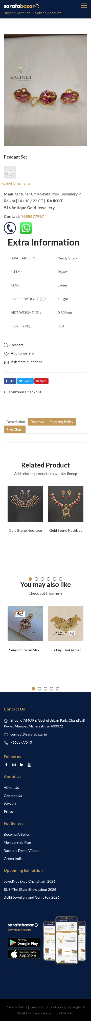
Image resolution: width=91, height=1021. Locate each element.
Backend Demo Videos (21, 850)
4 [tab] (48, 579)
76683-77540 (21, 742)
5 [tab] (54, 579)
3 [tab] (42, 579)
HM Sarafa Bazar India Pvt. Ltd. (50, 1013)
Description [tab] (16, 421)
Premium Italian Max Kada (28, 650)
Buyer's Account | (19, 13)
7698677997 (32, 216)
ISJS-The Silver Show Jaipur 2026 (30, 889)
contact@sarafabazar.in (28, 734)
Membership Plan (17, 842)
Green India (13, 858)
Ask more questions (26, 362)
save (43, 381)
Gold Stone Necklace (25, 530)
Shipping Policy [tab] (61, 421)
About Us (11, 787)
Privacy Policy (16, 1007)
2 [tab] (36, 579)
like (11, 381)
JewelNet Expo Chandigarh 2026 (29, 881)
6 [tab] (60, 579)
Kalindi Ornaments (16, 183)
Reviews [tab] (37, 421)
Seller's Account (48, 13)
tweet (27, 381)
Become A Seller (17, 834)
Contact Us (13, 795)
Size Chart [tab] (15, 429)
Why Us (10, 804)
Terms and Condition (46, 1007)
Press (8, 811)
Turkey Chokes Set (66, 650)
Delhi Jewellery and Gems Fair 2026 (31, 897)
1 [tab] (30, 579)
